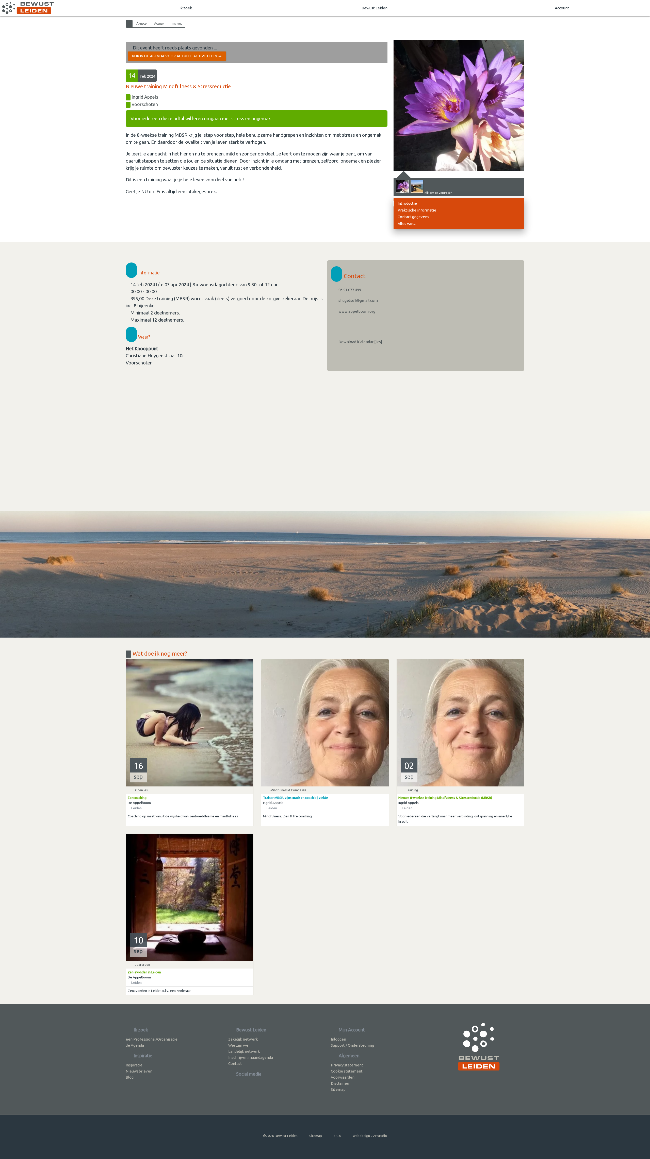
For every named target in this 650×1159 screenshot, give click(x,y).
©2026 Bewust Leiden (280, 1136)
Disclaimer (340, 1083)
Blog (130, 1077)
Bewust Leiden (374, 8)
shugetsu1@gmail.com (358, 300)
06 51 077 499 (349, 290)
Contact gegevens (413, 217)
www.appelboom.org (356, 311)
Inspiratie (134, 1065)
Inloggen (338, 1039)
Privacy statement (347, 1065)
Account (562, 8)
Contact (235, 1063)
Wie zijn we (238, 1045)
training (177, 23)
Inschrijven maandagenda (250, 1057)
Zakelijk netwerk (243, 1039)
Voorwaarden (342, 1077)
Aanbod (141, 23)
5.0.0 (337, 1136)
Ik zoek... (187, 8)
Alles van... (407, 223)
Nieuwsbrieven (139, 1071)
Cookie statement (347, 1071)
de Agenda (135, 1045)
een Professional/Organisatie (151, 1039)
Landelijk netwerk (244, 1051)
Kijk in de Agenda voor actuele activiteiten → (177, 56)
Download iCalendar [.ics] (360, 342)
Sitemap (338, 1089)
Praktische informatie (417, 210)
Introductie (407, 203)
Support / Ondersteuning (352, 1045)
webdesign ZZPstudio (370, 1136)
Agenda (159, 23)
